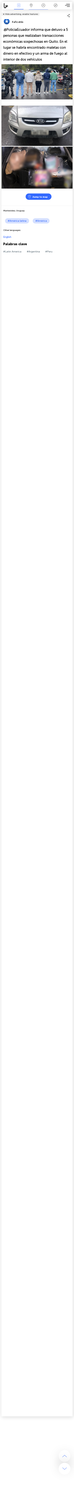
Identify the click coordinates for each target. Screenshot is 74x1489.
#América (41, 220)
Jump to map (40, 197)
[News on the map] (7, 6)
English (7, 236)
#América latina (17, 220)
